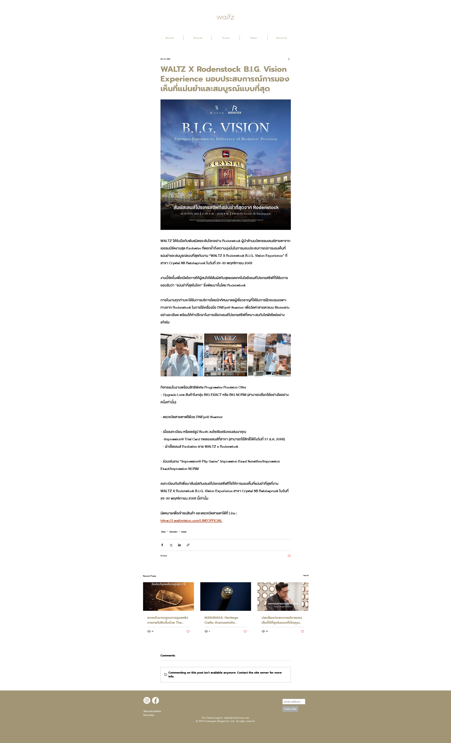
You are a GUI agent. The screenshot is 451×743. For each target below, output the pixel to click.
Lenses (183, 531)
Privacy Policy (148, 715)
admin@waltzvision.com (236, 717)
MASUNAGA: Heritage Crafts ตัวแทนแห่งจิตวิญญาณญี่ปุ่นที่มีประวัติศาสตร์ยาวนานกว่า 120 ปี (226, 620)
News (163, 531)
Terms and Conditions (152, 711)
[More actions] (289, 59)
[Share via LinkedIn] (179, 545)
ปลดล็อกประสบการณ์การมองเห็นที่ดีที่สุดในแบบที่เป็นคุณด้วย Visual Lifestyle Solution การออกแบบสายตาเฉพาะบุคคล (282, 620)
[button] (170, 37)
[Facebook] (155, 700)
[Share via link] (188, 545)
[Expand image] (181, 355)
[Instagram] (146, 700)
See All (305, 575)
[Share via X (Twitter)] (170, 545)
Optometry (173, 531)
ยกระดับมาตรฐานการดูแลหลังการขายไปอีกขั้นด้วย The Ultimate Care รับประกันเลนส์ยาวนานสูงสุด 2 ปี (167, 620)
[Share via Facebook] (162, 545)
